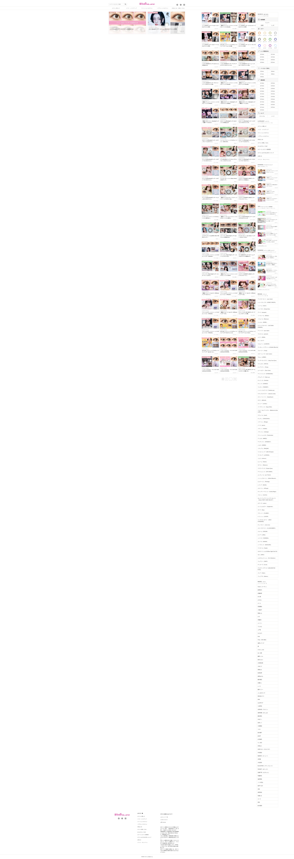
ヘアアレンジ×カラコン (162, 8)
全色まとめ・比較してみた (178, 8)
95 (235, 379)
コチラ (168, 834)
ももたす (276, 173)
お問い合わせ (163, 822)
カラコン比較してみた (263, 142)
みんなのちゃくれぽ (262, 146)
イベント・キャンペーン (264, 159)
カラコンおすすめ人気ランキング (266, 152)
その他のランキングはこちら (263, 289)
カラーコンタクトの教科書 (264, 149)
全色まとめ (260, 139)
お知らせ (260, 156)
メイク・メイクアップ (131, 8)
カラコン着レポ (116, 8)
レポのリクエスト (164, 819)
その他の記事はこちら (262, 245)
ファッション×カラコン (147, 8)
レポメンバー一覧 (164, 817)
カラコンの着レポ (262, 126)
